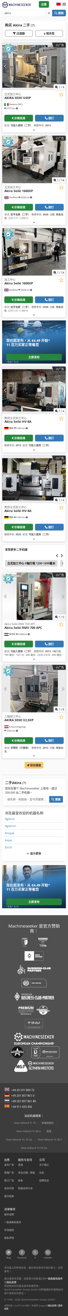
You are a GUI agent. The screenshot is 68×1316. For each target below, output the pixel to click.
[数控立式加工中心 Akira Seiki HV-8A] (34, 390)
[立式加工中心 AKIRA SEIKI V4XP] (34, 66)
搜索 (60, 13)
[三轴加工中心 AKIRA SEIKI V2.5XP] (34, 688)
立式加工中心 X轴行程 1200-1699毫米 (31, 563)
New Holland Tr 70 (25, 1122)
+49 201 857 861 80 (23, 1101)
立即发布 (34, 357)
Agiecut (10, 819)
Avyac (8, 840)
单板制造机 (47, 1122)
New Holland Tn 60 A (28, 1131)
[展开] (34, 130)
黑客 (49, 1131)
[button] (64, 4)
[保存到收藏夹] (61, 94)
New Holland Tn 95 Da (34, 1148)
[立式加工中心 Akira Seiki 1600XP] (34, 159)
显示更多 (35, 853)
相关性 (50, 33)
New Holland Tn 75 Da (19, 1139)
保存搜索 (35, 765)
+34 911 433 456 (21, 1107)
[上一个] (5, 66)
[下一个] (62, 66)
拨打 (51, 118)
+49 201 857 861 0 (22, 1096)
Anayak (9, 833)
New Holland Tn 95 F (50, 1139)
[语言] (58, 4)
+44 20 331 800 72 (22, 1090)
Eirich (8, 847)
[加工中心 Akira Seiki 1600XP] (34, 252)
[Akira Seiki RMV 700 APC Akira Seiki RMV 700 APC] (34, 596)
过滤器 (20, 33)
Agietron (10, 826)
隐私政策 (52, 1305)
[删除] (49, 13)
